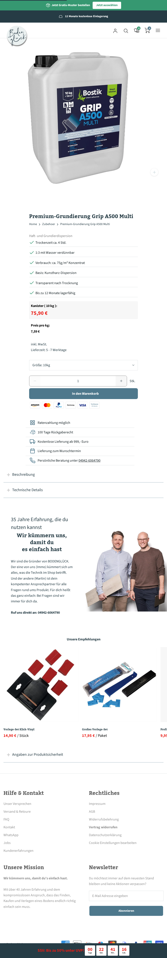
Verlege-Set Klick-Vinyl (18, 729)
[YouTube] (42, 917)
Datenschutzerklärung (105, 835)
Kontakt (9, 827)
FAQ (6, 819)
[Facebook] (6, 917)
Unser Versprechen (17, 803)
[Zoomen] (154, 172)
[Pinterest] (30, 917)
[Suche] (126, 30)
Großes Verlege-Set (95, 729)
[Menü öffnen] (157, 30)
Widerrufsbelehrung (104, 819)
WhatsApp (10, 835)
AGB (92, 811)
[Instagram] (18, 917)
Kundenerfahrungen (18, 850)
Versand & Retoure (17, 811)
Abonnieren (126, 911)
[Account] (115, 30)
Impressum (97, 803)
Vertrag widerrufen (103, 827)
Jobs (7, 842)
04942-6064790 (89, 460)
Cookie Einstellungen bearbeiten (113, 842)
